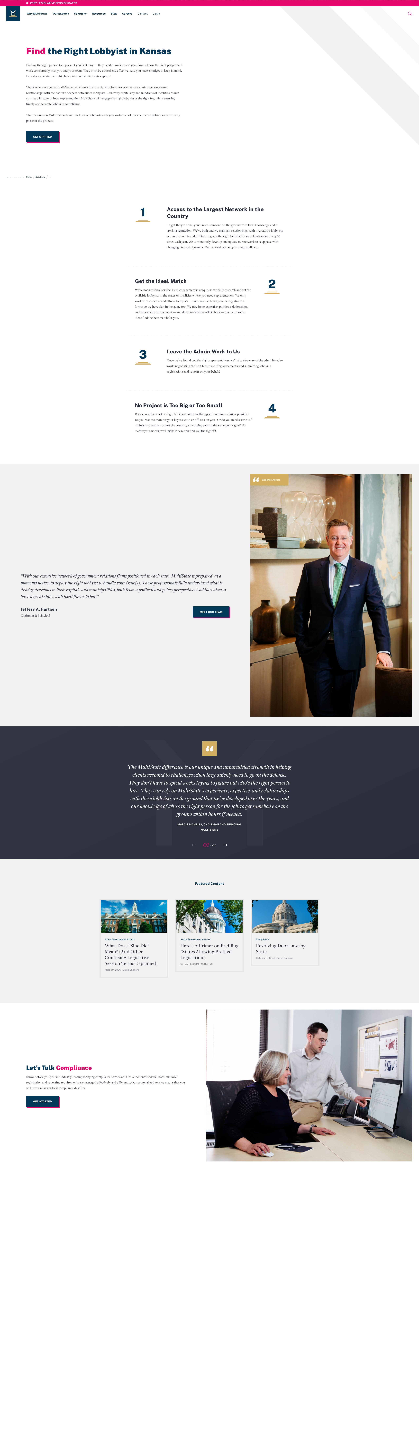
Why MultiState (37, 13)
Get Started (42, 136)
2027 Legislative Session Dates (53, 3)
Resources (99, 13)
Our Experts (61, 13)
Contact (143, 13)
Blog (114, 13)
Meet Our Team (211, 612)
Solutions (80, 13)
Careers (127, 13)
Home (29, 177)
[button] (225, 845)
